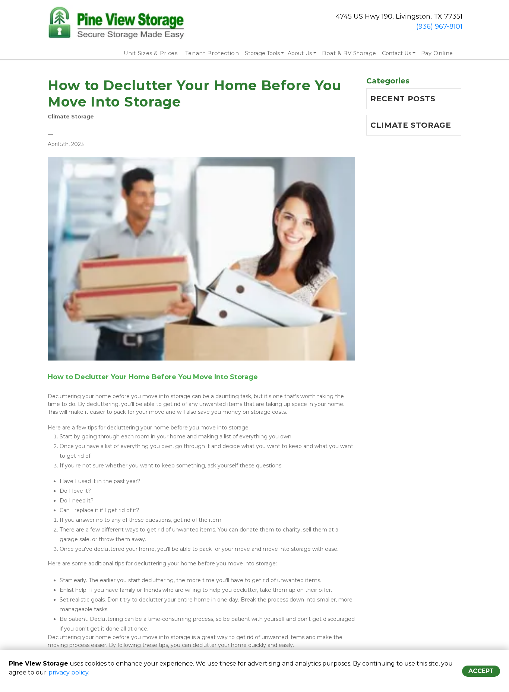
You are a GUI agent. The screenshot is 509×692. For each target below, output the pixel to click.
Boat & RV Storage (349, 53)
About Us (300, 53)
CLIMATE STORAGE (410, 125)
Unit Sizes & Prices (150, 53)
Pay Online (437, 53)
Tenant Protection (212, 53)
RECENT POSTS (403, 98)
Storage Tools (262, 53)
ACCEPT (481, 670)
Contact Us (396, 53)
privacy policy (68, 672)
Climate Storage (71, 116)
